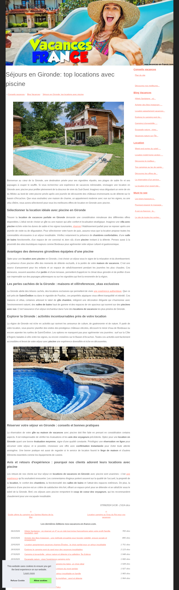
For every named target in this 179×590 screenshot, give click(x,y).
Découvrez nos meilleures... (147, 86)
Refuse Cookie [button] (18, 580)
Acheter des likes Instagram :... (148, 105)
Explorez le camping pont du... (148, 117)
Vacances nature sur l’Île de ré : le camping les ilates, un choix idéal (54, 564)
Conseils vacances (16, 94)
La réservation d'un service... (148, 179)
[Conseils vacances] (89, 33)
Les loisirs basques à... (145, 199)
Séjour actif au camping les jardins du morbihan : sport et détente (53, 578)
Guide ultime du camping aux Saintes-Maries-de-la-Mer (31, 515)
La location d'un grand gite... (147, 186)
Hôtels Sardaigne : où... (145, 98)
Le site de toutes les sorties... (148, 217)
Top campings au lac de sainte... (149, 167)
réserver (77, 226)
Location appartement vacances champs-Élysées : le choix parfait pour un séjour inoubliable (65, 545)
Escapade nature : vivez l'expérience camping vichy (47, 559)
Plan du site (140, 75)
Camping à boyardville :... (146, 123)
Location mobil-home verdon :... (149, 155)
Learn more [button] (29, 573)
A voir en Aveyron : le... (145, 211)
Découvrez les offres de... (146, 173)
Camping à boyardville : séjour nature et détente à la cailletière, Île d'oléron (57, 554)
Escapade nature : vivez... (146, 129)
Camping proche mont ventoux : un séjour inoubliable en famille (52, 573)
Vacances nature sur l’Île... (146, 136)
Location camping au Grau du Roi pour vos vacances (106, 515)
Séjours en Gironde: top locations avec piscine (63, 94)
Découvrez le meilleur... (145, 161)
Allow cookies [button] (40, 580)
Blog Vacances (33, 94)
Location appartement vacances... (150, 111)
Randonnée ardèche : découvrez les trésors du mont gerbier (51, 569)
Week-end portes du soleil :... (148, 148)
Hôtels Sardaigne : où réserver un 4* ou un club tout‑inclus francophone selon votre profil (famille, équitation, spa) (67, 532)
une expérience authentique (108, 291)
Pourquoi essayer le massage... (149, 205)
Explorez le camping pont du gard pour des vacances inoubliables (53, 549)
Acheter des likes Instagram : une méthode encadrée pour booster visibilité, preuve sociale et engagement (65, 539)
